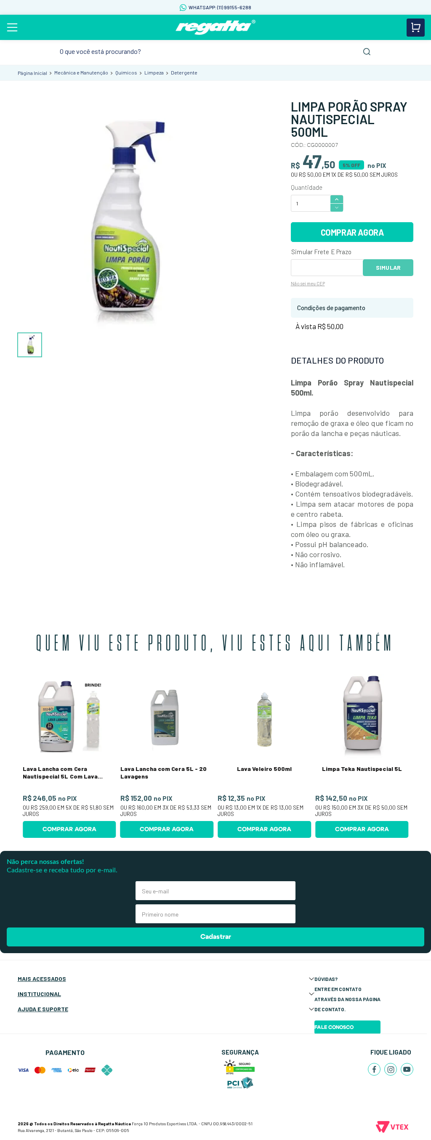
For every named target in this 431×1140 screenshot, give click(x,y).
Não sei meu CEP (308, 283)
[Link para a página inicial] (32, 73)
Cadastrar (215, 936)
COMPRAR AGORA (352, 232)
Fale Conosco (334, 1027)
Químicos (126, 72)
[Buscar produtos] (366, 51)
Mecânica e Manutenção (81, 72)
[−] (336, 208)
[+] (336, 199)
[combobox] (215, 51)
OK (388, 267)
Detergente (184, 72)
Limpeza (154, 72)
